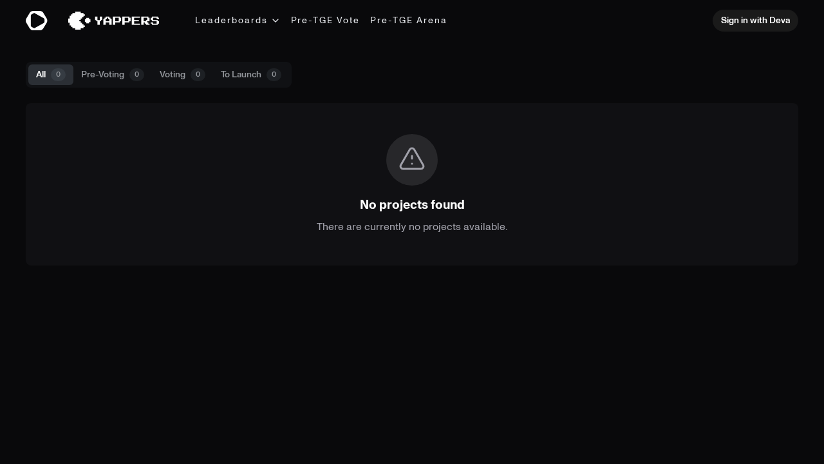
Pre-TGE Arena (408, 20)
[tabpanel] (412, 184)
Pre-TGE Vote (325, 20)
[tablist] (159, 75)
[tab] (50, 74)
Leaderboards (231, 20)
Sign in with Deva (755, 20)
